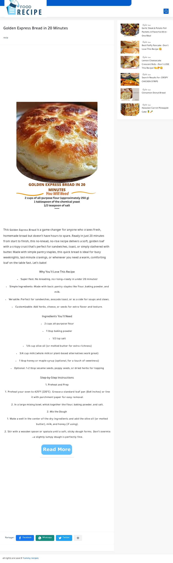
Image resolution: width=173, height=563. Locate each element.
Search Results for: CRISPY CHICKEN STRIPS (155, 80)
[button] (25, 538)
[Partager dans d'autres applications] (78, 538)
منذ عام (147, 25)
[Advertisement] (56, 74)
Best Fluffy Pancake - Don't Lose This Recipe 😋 (155, 48)
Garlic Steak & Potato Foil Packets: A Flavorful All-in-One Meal (154, 32)
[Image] (130, 30)
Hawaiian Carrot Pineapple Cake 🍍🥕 (155, 110)
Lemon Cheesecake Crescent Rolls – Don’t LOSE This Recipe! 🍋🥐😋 (155, 65)
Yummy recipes (31, 558)
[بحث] (166, 11)
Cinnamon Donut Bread (154, 93)
